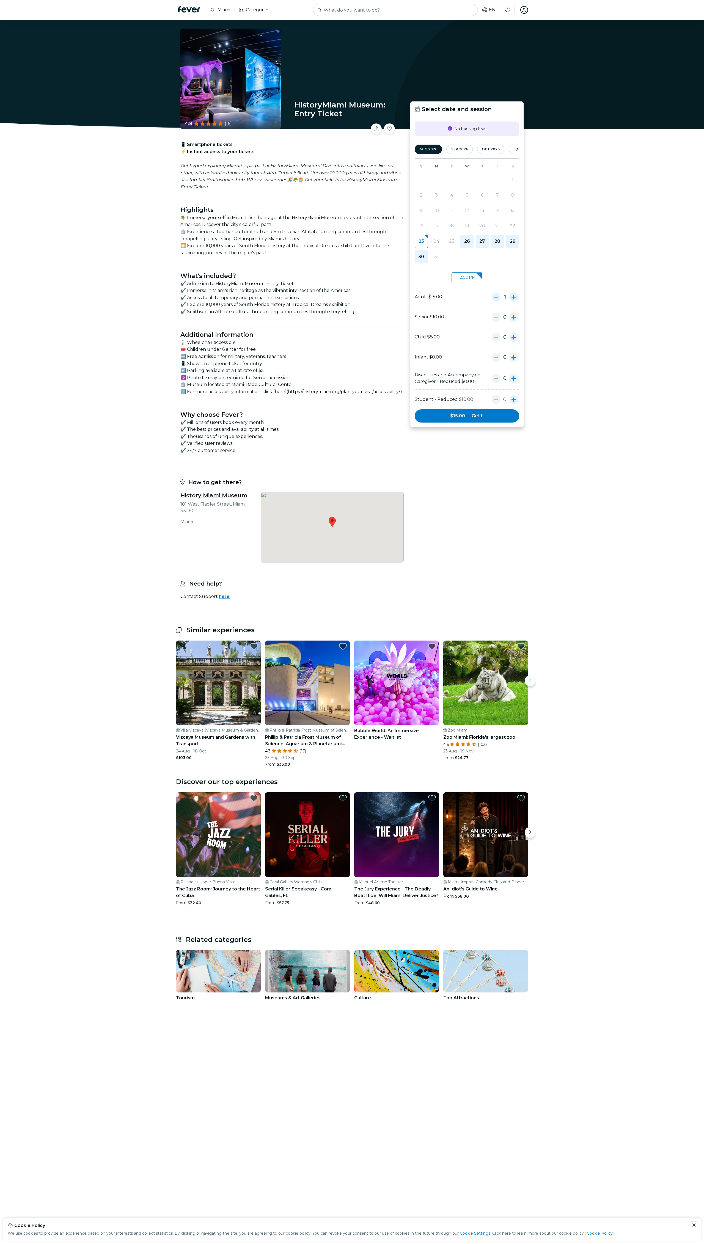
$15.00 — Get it (467, 415)
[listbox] (467, 277)
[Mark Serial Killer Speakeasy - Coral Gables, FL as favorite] (342, 798)
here (224, 596)
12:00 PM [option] (467, 277)
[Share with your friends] (376, 128)
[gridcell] (421, 241)
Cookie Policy (600, 1233)
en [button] (492, 9)
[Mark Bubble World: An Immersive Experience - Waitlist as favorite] (432, 646)
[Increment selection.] (513, 297)
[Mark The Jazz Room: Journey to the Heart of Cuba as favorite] (253, 798)
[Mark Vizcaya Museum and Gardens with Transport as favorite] (253, 646)
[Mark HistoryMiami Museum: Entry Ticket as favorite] (389, 128)
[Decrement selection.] (496, 297)
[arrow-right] (517, 149)
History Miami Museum (213, 495)
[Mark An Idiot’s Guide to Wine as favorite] (521, 798)
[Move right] (530, 680)
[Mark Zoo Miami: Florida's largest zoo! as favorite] (521, 646)
